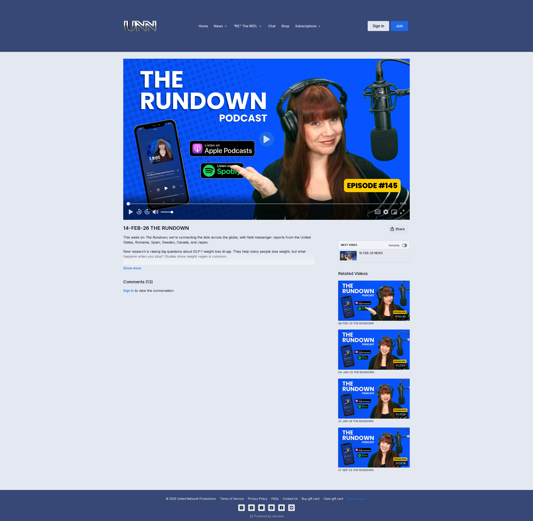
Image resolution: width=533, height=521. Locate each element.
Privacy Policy (257, 498)
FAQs (275, 498)
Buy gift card (310, 498)
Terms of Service (232, 498)
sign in (128, 290)
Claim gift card (333, 498)
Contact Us (290, 498)
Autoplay (394, 245)
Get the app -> (356, 499)
